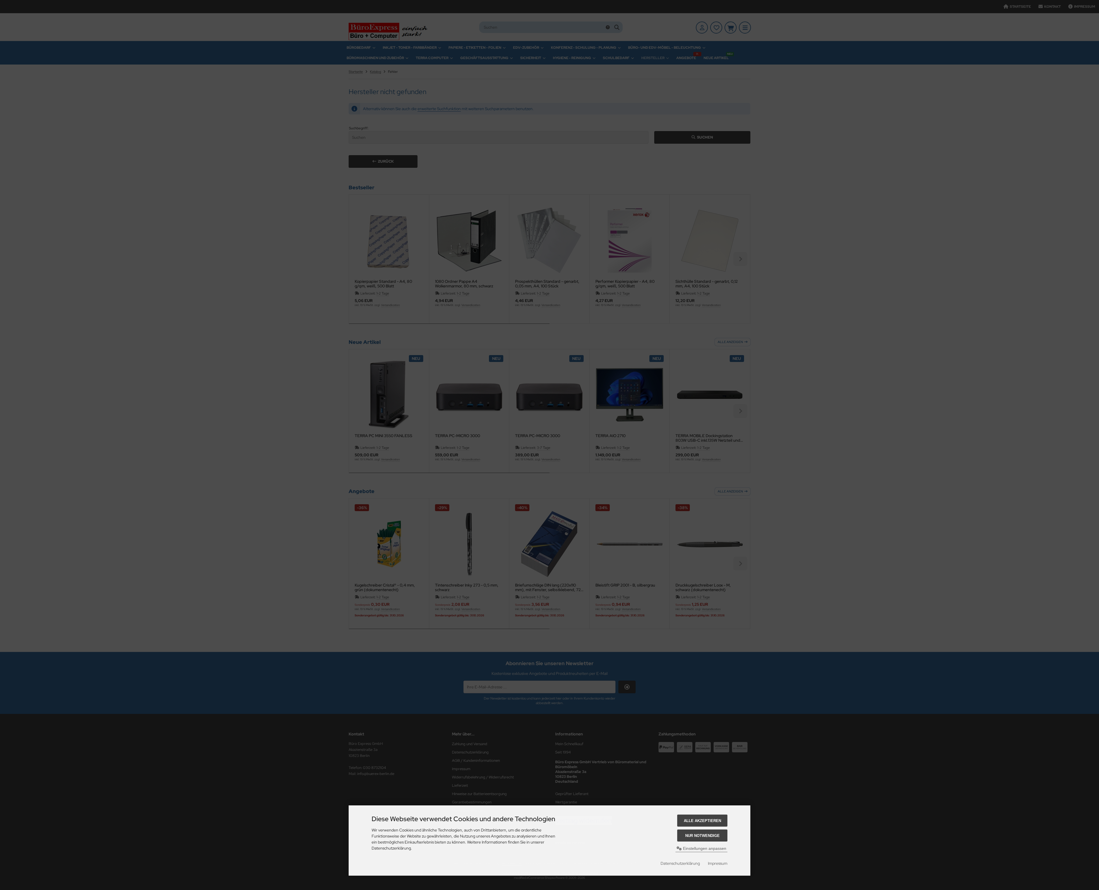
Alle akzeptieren (702, 821)
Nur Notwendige (702, 835)
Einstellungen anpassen (704, 848)
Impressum (717, 863)
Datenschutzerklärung (680, 863)
